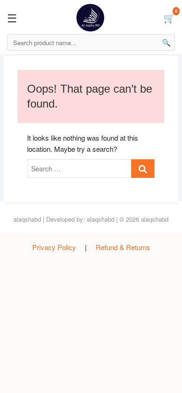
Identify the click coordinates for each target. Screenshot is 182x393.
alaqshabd (27, 219)
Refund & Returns (123, 247)
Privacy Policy (54, 247)
